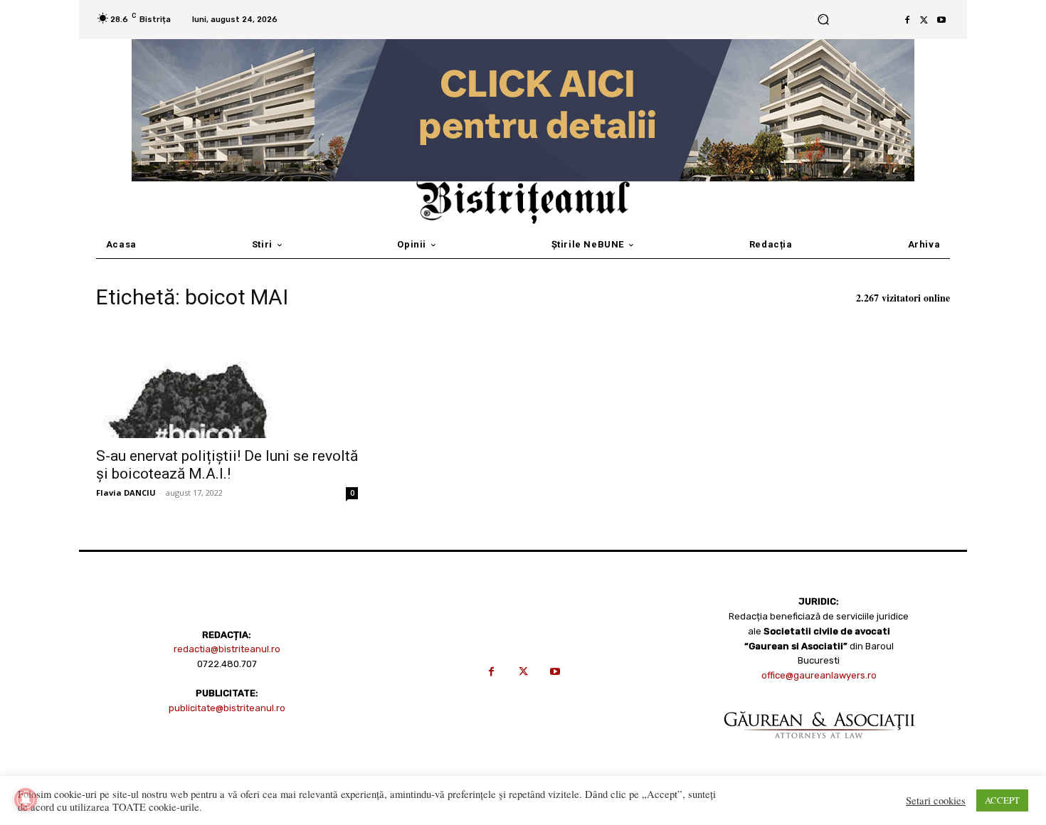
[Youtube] (941, 19)
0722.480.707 (227, 664)
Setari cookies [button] (936, 800)
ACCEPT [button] (1002, 800)
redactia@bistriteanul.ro (227, 649)
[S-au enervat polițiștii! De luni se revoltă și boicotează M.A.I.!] (227, 381)
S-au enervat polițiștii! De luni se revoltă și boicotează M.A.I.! (227, 464)
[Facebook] (907, 19)
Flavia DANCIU (126, 492)
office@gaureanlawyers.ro (819, 675)
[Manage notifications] (25, 799)
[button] (823, 19)
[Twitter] (924, 19)
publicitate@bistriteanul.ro (227, 708)
